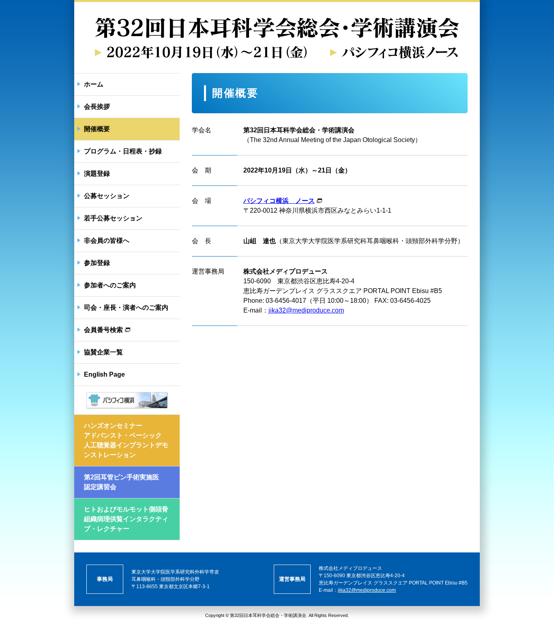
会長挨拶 (97, 106)
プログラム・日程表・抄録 (123, 151)
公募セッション (106, 195)
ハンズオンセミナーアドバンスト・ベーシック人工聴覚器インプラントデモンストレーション (126, 440)
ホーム (93, 84)
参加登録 (97, 262)
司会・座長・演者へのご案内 (126, 307)
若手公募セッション (113, 218)
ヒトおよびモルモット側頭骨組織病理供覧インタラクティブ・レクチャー (126, 519)
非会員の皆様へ (106, 240)
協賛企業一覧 (103, 352)
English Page (104, 374)
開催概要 (97, 128)
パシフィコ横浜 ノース (279, 200)
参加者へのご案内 (110, 285)
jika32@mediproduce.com (306, 310)
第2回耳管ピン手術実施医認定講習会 (121, 482)
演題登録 (97, 173)
